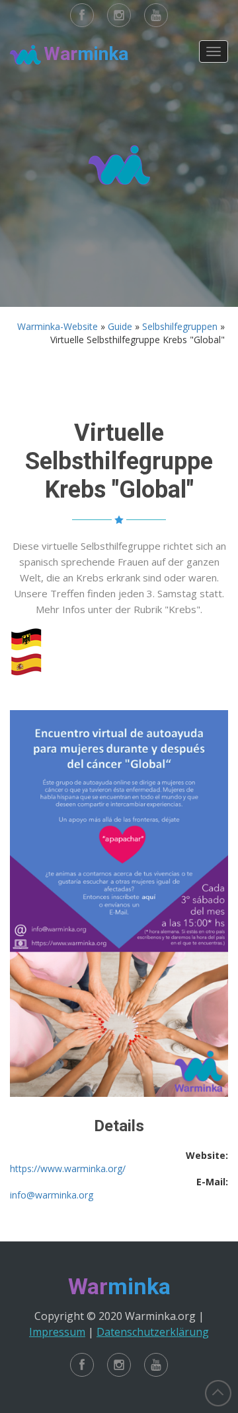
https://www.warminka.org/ (68, 1168)
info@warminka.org (51, 1195)
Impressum (57, 1332)
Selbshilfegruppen (180, 326)
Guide (120, 326)
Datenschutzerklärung (153, 1332)
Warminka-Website (57, 326)
